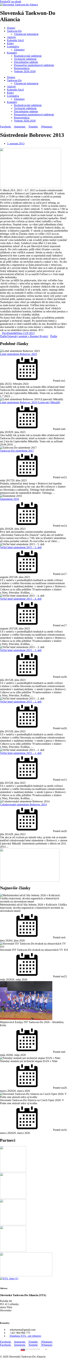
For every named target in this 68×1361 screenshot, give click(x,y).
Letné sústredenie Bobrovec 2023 (18, 354)
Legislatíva (13, 46)
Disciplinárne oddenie (26, 62)
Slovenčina (32, 1349)
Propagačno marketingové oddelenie (34, 65)
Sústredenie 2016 (9, 499)
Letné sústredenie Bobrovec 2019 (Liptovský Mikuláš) (30, 402)
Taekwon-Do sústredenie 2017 (17, 450)
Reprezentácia (21, 68)
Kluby (10, 43)
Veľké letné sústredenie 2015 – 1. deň (20, 753)
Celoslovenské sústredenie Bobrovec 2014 (23, 804)
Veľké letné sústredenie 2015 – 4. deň (20, 598)
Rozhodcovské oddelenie (28, 55)
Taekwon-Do (14, 31)
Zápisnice (19, 49)
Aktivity (11, 37)
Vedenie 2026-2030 (25, 71)
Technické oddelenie (25, 58)
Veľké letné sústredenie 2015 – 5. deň (20, 547)
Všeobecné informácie (26, 34)
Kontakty (12, 52)
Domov (11, 27)
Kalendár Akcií (15, 40)
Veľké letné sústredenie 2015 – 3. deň (20, 650)
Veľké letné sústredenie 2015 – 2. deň (20, 701)
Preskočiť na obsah (10, 1)
